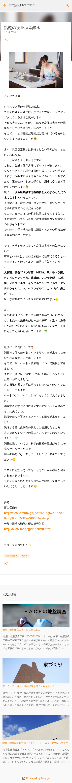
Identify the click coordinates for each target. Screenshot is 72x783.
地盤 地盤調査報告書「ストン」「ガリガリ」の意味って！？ (35, 743)
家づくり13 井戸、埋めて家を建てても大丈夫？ (28, 686)
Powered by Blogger (38, 778)
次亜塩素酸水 (11, 555)
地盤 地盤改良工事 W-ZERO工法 (21, 629)
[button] (6, 39)
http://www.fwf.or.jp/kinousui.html (27, 529)
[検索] (67, 5)
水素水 (24, 555)
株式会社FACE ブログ (22, 5)
